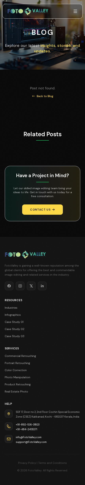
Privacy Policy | (27, 463)
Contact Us (40, 209)
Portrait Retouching (17, 363)
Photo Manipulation (17, 377)
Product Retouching (18, 384)
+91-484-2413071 (26, 429)
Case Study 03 (14, 336)
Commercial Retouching (20, 356)
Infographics (13, 315)
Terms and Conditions (52, 463)
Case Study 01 (14, 322)
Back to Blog (45, 96)
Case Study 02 (14, 329)
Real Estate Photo (16, 391)
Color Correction (16, 370)
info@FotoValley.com (29, 437)
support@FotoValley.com (31, 442)
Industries (11, 307)
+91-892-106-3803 (28, 424)
